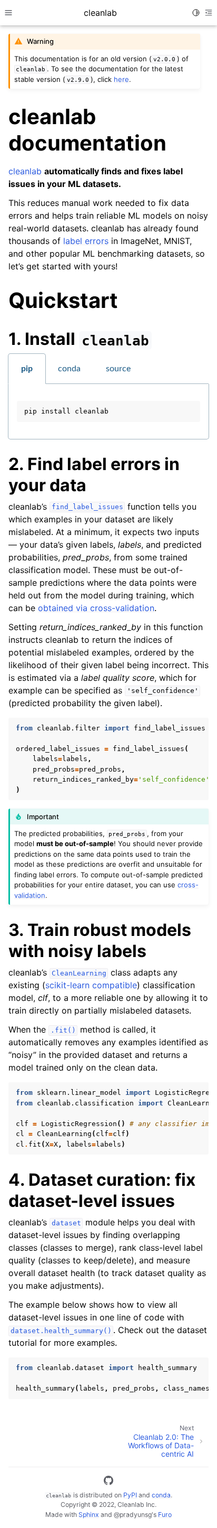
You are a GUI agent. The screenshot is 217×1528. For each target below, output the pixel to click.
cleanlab (25, 171)
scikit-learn (67, 985)
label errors (85, 241)
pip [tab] (27, 368)
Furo (165, 1514)
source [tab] (118, 368)
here (121, 79)
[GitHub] (108, 1482)
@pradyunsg (133, 1514)
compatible (114, 985)
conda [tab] (69, 368)
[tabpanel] (108, 411)
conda (161, 1495)
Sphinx (88, 1514)
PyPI (130, 1495)
